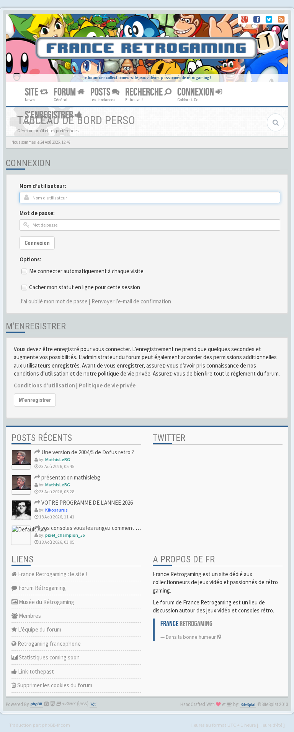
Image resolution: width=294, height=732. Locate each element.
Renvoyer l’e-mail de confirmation (131, 301)
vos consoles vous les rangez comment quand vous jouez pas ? (115, 527)
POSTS (101, 92)
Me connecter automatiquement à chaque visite (86, 271)
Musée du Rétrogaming (46, 602)
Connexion (37, 243)
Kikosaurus (56, 510)
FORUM (65, 92)
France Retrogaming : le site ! (52, 574)
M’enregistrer (35, 400)
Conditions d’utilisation (44, 385)
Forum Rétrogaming (41, 587)
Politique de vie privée (107, 385)
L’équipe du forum (39, 629)
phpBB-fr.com (56, 725)
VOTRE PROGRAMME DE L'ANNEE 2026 (86, 502)
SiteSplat (248, 704)
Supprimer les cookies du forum (54, 685)
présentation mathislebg (70, 477)
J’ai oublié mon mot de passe (54, 301)
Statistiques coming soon (49, 657)
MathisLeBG (57, 459)
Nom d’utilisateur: (43, 185)
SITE (32, 92)
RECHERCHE (144, 92)
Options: (30, 259)
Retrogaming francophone (48, 643)
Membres (29, 615)
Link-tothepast (35, 671)
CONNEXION (196, 92)
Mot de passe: (37, 213)
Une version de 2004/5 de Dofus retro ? (87, 452)
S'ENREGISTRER (50, 115)
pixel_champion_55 (65, 535)
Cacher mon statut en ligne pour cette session (84, 287)
